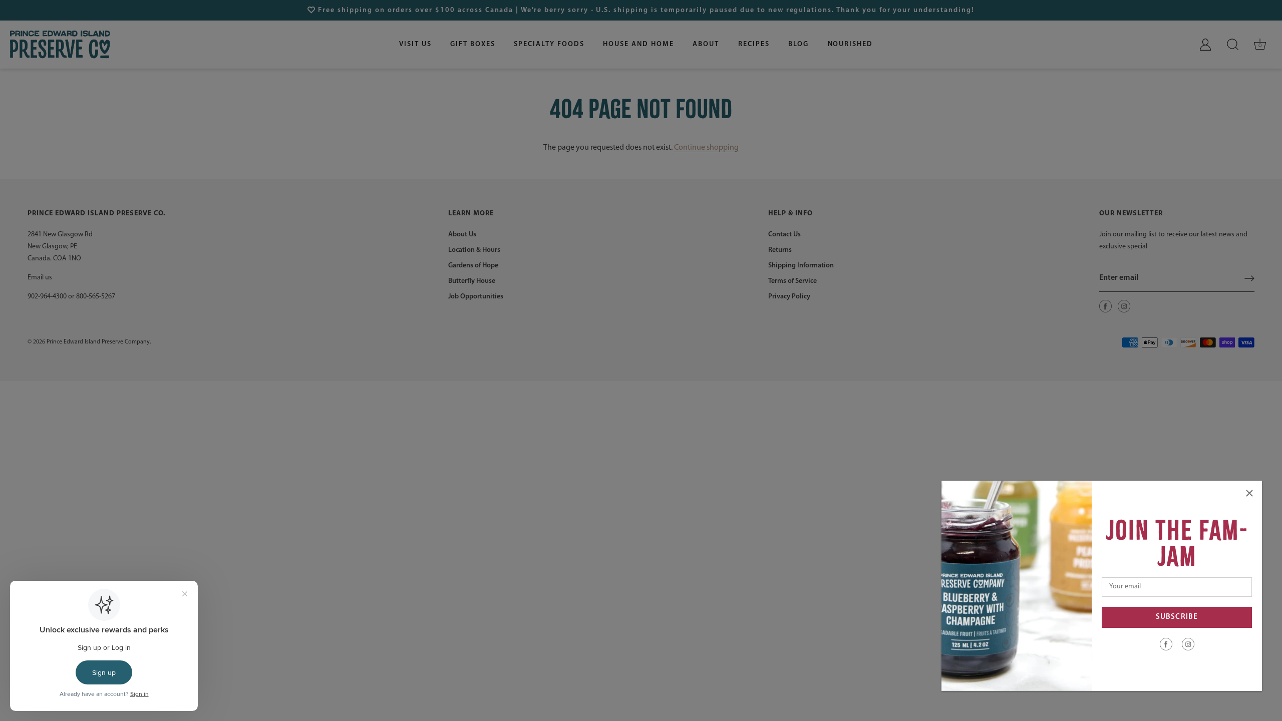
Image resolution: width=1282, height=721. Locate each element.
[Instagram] (1188, 644)
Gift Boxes (472, 44)
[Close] (1249, 493)
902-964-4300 (47, 296)
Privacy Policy (789, 296)
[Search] (1233, 45)
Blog (798, 44)
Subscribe (1177, 617)
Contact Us (784, 234)
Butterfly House (471, 281)
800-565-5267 (95, 296)
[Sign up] (1249, 278)
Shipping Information (801, 265)
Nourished (850, 44)
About (706, 44)
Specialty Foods (549, 44)
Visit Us (415, 44)
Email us (40, 277)
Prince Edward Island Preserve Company (98, 342)
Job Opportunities (475, 296)
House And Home (638, 44)
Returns (780, 250)
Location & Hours (474, 250)
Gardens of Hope (473, 265)
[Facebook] (1166, 644)
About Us (462, 234)
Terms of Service (792, 281)
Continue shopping (706, 148)
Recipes (754, 44)
